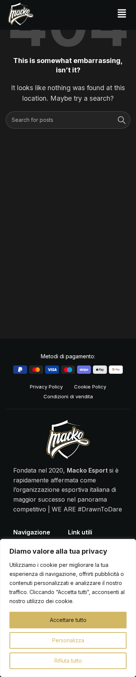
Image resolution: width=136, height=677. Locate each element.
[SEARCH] (121, 120)
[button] (122, 14)
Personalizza (68, 640)
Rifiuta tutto (68, 660)
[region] (68, 608)
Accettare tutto (68, 620)
